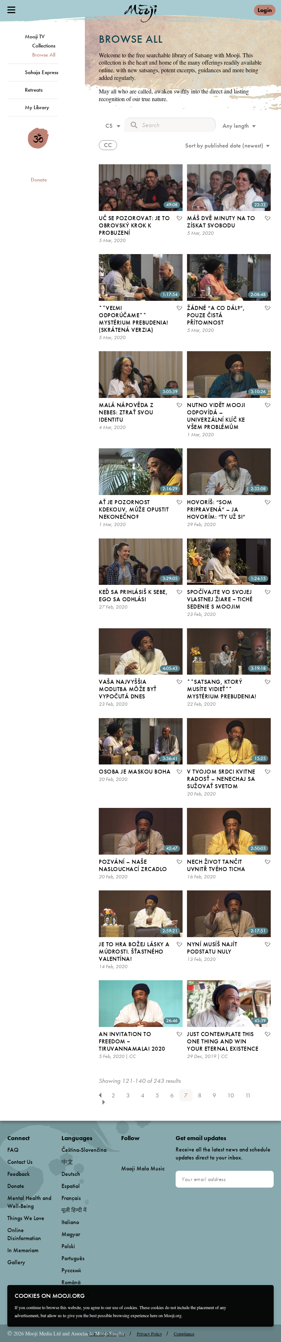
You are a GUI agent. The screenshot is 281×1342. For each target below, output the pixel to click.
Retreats (33, 89)
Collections (43, 45)
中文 (67, 1162)
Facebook (123, 1150)
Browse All (43, 54)
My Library (37, 107)
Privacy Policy (149, 1334)
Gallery (16, 1262)
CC (108, 145)
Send (264, 1179)
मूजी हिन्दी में (73, 1210)
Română (70, 1282)
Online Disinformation (24, 1234)
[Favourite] (179, 219)
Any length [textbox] (235, 126)
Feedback (18, 1174)
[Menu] (11, 9)
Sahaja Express (41, 72)
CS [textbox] (109, 126)
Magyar (70, 1234)
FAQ (13, 1150)
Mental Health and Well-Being (29, 1202)
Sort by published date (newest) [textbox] (224, 145)
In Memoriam (22, 1250)
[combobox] (111, 126)
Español (70, 1186)
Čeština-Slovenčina (83, 1150)
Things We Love (25, 1218)
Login (265, 10)
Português (73, 1258)
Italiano (70, 1222)
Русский (71, 1270)
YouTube (137, 1150)
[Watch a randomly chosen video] (38, 146)
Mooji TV (35, 36)
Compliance (184, 1334)
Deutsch (70, 1174)
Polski (68, 1246)
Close (263, 1295)
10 (230, 1095)
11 (248, 1095)
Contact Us (20, 1162)
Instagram (152, 1150)
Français (71, 1198)
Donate (39, 179)
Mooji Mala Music (143, 1168)
